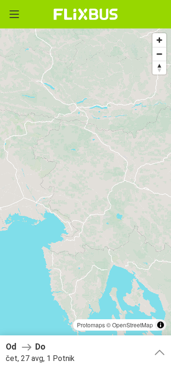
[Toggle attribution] (160, 325)
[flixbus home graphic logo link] (86, 14)
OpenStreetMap (132, 325)
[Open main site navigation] (14, 14)
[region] (85, 185)
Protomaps (91, 325)
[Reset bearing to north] (159, 67)
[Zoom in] (159, 40)
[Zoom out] (159, 54)
